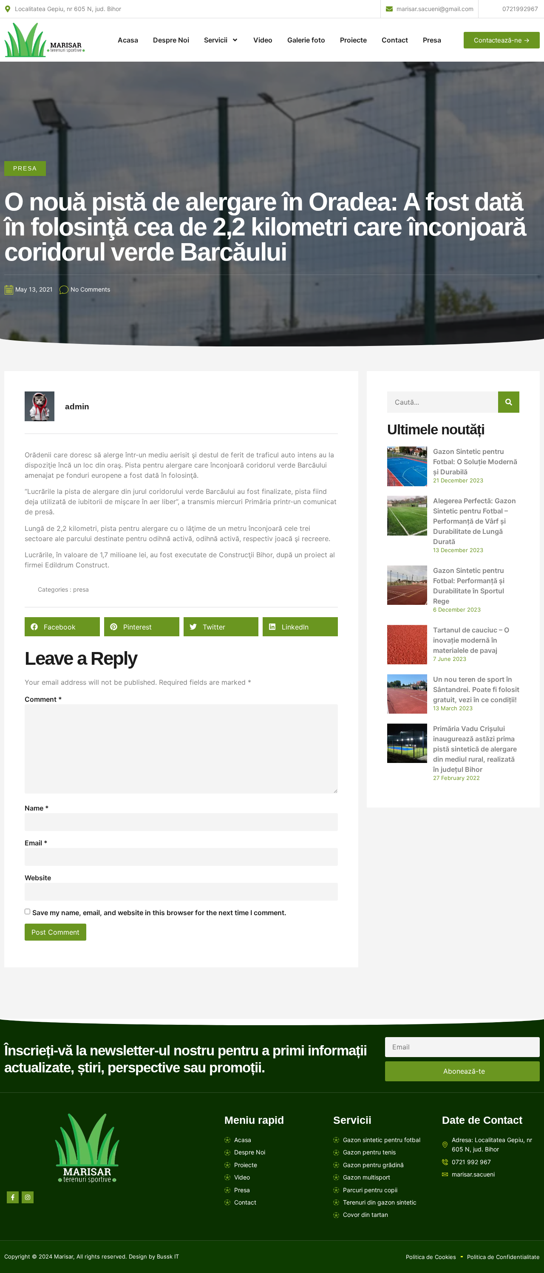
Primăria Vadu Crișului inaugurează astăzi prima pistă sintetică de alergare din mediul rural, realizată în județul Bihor (475, 749)
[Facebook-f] (13, 1197)
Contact (395, 40)
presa (25, 168)
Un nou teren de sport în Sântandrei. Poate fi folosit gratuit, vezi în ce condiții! (476, 689)
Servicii (215, 40)
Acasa (128, 40)
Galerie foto (306, 40)
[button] (62, 626)
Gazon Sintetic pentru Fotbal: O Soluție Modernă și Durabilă (475, 461)
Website (38, 877)
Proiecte (353, 40)
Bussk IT (168, 1256)
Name (37, 808)
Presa (432, 40)
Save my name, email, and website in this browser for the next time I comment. (159, 912)
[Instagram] (28, 1197)
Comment (43, 699)
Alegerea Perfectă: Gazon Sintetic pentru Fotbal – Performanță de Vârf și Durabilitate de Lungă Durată (474, 521)
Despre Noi (171, 40)
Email (36, 843)
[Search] (508, 402)
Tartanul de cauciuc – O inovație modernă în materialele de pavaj (471, 640)
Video (262, 40)
